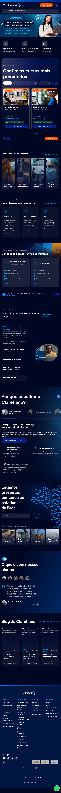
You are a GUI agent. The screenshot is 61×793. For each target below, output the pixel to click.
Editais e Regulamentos (21, 728)
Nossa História (21, 736)
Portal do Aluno (51, 711)
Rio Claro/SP (35, 711)
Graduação (7, 83)
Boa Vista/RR (35, 705)
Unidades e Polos (37, 715)
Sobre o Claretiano (22, 745)
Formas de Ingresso (8, 723)
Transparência (21, 748)
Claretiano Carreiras (23, 710)
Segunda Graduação (31, 83)
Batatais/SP (35, 702)
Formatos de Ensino (8, 726)
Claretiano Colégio (52, 708)
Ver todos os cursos (51, 203)
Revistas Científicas (23, 742)
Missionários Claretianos (21, 732)
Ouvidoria (20, 739)
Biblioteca (49, 702)
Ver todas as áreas (51, 154)
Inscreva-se (46, 5)
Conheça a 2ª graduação (47, 315)
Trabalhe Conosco (51, 716)
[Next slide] (56, 83)
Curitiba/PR (35, 708)
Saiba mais (7, 283)
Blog (47, 705)
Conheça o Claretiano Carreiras (13, 440)
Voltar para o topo (29, 768)
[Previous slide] (52, 83)
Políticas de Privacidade (29, 782)
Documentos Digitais (21, 723)
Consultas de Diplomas (21, 713)
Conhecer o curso (16, 126)
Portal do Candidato (52, 713)
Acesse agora (11, 295)
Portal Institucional (22, 702)
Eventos (5, 715)
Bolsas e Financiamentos (7, 719)
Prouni (4, 729)
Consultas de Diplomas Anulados (23, 718)
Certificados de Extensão (21, 706)
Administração (18, 603)
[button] (27, 35)
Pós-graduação (18, 83)
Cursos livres (44, 83)
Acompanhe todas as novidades (48, 621)
